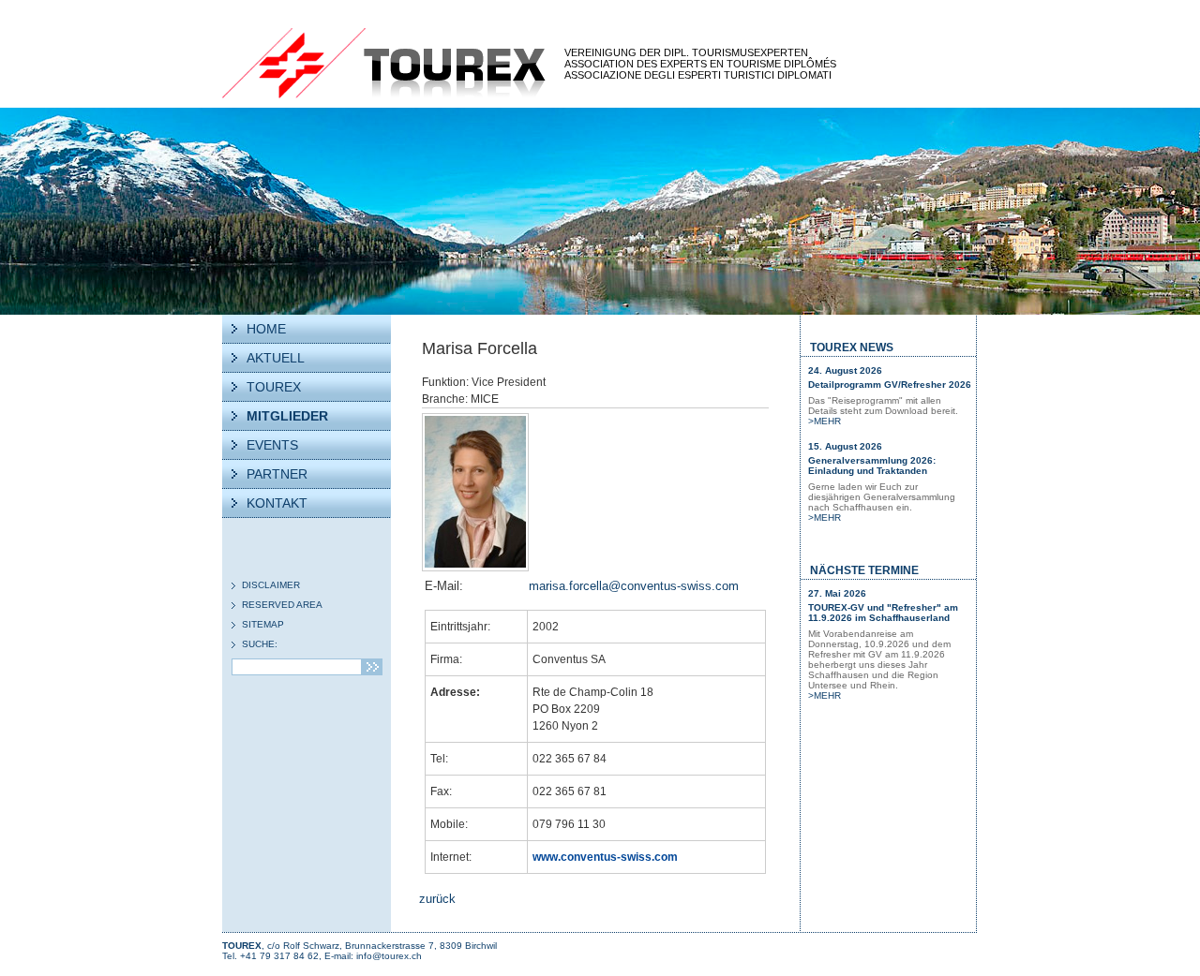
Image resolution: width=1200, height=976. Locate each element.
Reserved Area (282, 604)
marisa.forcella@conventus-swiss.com (634, 586)
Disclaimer (271, 585)
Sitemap (263, 624)
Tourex (384, 63)
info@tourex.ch (389, 956)
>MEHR (824, 421)
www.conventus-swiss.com (605, 857)
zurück (437, 899)
